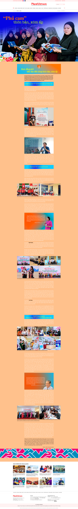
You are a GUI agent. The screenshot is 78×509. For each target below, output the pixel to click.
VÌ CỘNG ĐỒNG (50, 492)
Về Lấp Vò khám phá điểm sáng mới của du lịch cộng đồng (58, 474)
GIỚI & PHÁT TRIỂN (18, 492)
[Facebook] (24, 0)
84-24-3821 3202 (42, 497)
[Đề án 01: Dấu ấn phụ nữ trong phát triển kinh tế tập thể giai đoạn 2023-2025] (19, 481)
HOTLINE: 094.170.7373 (58, 0)
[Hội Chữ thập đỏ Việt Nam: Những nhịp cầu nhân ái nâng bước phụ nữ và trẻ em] (32, 481)
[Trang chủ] (13, 8)
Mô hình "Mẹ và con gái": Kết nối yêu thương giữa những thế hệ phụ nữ (45, 474)
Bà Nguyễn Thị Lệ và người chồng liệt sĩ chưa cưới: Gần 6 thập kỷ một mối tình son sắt (46, 486)
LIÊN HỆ (64, 0)
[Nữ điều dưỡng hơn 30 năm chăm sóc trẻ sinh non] (59, 481)
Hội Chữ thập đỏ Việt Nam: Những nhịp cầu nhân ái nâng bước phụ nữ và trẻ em (32, 486)
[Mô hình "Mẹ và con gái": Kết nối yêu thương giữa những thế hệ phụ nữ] (46, 469)
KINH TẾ (23, 492)
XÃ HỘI (25, 492)
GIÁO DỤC (39, 492)
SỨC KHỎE (30, 492)
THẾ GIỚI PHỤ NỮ (46, 492)
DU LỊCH (42, 492)
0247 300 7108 (57, 499)
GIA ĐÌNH (27, 492)
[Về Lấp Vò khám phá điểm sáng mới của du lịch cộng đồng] (59, 469)
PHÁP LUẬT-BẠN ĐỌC (55, 492)
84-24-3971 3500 (35, 497)
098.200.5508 (56, 496)
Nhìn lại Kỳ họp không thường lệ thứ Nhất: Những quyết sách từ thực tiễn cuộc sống (19, 474)
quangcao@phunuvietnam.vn (57, 497)
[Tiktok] (25, 0)
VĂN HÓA (36, 492)
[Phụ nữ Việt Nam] (39, 4)
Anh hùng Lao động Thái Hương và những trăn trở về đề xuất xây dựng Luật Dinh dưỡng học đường (32, 474)
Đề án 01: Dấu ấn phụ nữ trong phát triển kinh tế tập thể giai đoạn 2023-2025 (18, 486)
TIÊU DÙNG (33, 492)
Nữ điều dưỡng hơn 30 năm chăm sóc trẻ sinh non (59, 486)
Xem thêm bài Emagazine (20, 464)
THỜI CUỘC (14, 492)
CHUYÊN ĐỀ (60, 492)
